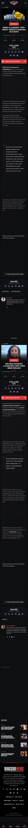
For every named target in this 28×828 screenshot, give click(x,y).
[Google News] (12, 52)
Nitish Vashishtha (6, 371)
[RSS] (17, 793)
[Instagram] (10, 55)
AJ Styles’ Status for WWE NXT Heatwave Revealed (7, 754)
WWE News (6, 7)
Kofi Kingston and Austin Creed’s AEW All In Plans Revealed (8, 737)
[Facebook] (5, 52)
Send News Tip (10, 796)
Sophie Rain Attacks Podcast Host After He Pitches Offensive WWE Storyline (7, 746)
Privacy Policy (20, 804)
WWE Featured (5, 291)
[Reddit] (17, 55)
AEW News (6, 343)
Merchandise (7, 800)
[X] (9, 52)
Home (2, 7)
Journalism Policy (9, 804)
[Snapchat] (14, 55)
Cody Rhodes (12, 532)
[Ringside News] (14, 3)
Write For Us (18, 796)
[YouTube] (22, 52)
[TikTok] (14, 793)
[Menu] (3, 3)
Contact (21, 800)
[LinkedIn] (15, 52)
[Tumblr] (21, 789)
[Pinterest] (19, 52)
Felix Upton (6, 35)
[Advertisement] (13, 188)
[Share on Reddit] (19, 286)
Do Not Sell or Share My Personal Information (14, 815)
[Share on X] (9, 286)
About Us (15, 800)
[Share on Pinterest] (15, 286)
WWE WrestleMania (16, 291)
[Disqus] (14, 688)
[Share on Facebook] (5, 286)
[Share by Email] (22, 286)
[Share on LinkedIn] (12, 286)
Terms (14, 807)
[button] (25, 3)
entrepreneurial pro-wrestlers (11, 405)
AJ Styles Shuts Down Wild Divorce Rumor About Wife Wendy (8, 728)
